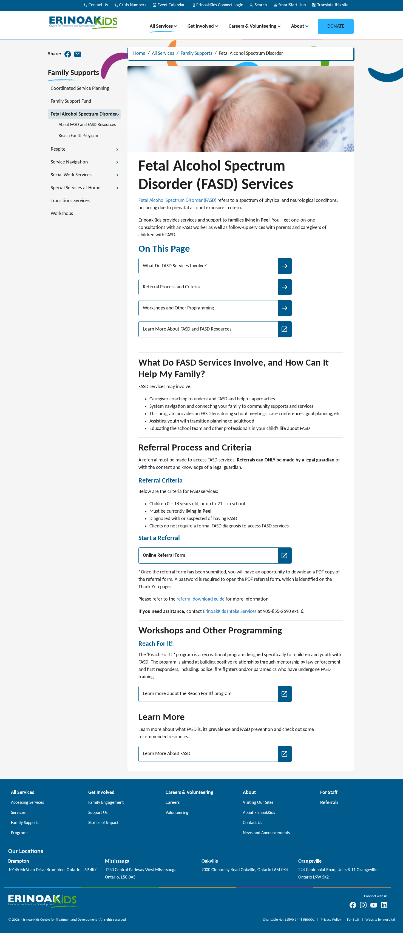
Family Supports (196, 53)
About (297, 26)
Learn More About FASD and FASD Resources (187, 329)
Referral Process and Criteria (171, 287)
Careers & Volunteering (252, 26)
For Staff (353, 919)
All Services (161, 26)
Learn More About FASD (166, 753)
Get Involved (201, 26)
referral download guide (201, 599)
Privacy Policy (331, 919)
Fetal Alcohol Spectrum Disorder (251, 53)
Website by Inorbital (380, 919)
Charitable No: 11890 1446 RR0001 (289, 919)
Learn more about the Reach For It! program (187, 693)
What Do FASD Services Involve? (175, 266)
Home (139, 53)
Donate (335, 26)
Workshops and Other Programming (178, 308)
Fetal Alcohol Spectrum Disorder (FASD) (177, 200)
